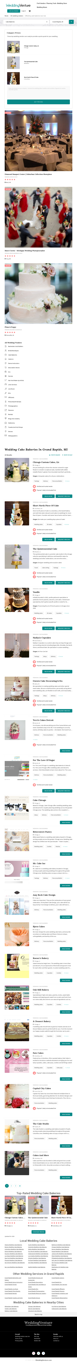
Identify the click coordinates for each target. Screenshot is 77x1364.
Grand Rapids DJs (56, 1282)
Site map (36, 1336)
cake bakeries (12, 355)
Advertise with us (58, 1336)
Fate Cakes (38, 1053)
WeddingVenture (38, 1322)
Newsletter (37, 1338)
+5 (66, 613)
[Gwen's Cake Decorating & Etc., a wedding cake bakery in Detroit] (17, 695)
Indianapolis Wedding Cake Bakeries (38, 1254)
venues (10, 431)
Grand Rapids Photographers (36, 1291)
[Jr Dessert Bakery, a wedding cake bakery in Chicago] (17, 1032)
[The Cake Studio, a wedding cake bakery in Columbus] (17, 1134)
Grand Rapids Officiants (58, 1289)
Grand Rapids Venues (34, 1298)
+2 (66, 815)
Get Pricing (38, 102)
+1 (35, 739)
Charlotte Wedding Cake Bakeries (37, 1247)
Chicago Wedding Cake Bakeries (60, 1247)
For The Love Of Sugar (44, 760)
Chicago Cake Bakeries (34, 1306)
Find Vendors (41, 3)
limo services (12, 384)
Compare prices (38, 1232)
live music (11, 389)
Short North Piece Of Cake (46, 505)
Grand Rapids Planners (58, 1291)
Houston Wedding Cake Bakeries (14, 1254)
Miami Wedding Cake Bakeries (60, 1256)
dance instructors (13, 363)
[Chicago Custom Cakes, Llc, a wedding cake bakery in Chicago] (17, 479)
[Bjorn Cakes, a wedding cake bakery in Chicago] (17, 937)
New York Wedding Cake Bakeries (14, 1258)
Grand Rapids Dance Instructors (13, 1282)
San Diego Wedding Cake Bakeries (37, 1262)
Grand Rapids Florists (11, 1284)
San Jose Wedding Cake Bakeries (14, 1267)
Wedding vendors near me (22, 1336)
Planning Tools (51, 3)
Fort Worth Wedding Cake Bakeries (37, 1251)
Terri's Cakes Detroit (43, 720)
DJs (9, 372)
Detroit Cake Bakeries (34, 1308)
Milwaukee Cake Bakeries (12, 1306)
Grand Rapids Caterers (58, 1278)
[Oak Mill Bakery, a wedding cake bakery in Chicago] (17, 1000)
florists (10, 376)
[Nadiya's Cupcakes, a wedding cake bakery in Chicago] (17, 654)
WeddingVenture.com (43, 1360)
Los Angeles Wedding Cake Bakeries (38, 1256)
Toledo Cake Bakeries (11, 1308)
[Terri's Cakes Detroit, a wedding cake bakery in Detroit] (17, 735)
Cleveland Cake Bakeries (35, 1311)
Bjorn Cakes (39, 926)
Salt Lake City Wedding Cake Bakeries (62, 1260)
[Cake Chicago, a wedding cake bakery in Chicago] (17, 811)
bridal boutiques (13, 351)
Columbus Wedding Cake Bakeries (14, 1249)
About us (55, 1338)
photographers (13, 406)
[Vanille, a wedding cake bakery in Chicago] (17, 610)
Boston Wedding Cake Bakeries (13, 1247)
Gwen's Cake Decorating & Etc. (48, 681)
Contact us (56, 1340)
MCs (9, 393)
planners (11, 410)
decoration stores (14, 368)
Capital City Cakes (42, 1088)
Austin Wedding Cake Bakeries (36, 1245)
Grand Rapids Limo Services (59, 1284)
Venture (18, 5)
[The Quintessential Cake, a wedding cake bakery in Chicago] (17, 565)
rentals (10, 414)
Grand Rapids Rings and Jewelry (37, 1293)
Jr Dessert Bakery (42, 1021)
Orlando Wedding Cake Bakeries (37, 1258)
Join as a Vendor (13, 11)
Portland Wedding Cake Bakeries (37, 1260)
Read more (48, 496)
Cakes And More (41, 1155)
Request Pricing (64, 496)
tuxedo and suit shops (15, 427)
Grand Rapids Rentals (11, 1293)
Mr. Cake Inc (39, 863)
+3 (67, 481)
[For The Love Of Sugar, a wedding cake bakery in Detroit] (17, 775)
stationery (11, 423)
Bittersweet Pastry (42, 832)
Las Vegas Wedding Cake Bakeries (14, 1256)
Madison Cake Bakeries (11, 1311)
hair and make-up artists (16, 380)
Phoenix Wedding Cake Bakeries (13, 1260)
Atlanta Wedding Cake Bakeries (13, 1245)
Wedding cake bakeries (40, 459)
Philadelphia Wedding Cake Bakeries (62, 1258)
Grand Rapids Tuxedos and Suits (14, 1298)
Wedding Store (62, 3)
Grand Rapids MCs (33, 1289)
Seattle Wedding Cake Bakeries (36, 1267)
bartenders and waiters (15, 346)
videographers (12, 436)
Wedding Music (42, 7)
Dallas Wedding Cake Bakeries (36, 1249)
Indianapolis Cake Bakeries (59, 1308)
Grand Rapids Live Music (11, 1289)
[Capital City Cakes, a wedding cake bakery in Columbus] (17, 1101)
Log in (24, 11)
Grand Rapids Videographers (60, 1298)
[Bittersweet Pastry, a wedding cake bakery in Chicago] (17, 843)
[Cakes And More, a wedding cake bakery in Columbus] (17, 1166)
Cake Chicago (39, 800)
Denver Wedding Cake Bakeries (60, 1249)
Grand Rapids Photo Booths (12, 1291)
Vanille (36, 592)
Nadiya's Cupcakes (42, 637)
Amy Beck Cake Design (44, 895)
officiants (11, 397)
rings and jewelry (14, 419)
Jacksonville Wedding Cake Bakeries (62, 1254)
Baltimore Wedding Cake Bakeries (61, 1245)
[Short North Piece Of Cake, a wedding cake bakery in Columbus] (17, 522)
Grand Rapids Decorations (35, 1282)
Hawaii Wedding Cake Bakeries (60, 1251)
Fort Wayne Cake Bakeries (59, 1306)
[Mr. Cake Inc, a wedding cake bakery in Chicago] (17, 874)
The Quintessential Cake (45, 549)
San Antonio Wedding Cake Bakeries (15, 1262)
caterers (11, 359)
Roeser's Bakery (41, 958)
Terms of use (18, 1338)
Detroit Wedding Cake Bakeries (13, 1251)
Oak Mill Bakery (41, 989)
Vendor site (37, 1340)
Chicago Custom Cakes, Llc (46, 462)
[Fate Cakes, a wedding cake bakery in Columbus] (17, 1066)
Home (6, 16)
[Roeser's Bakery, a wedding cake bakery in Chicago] (17, 969)
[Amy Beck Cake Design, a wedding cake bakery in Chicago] (17, 906)
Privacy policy (19, 1340)
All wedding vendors (17, 16)
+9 (63, 567)
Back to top (38, 1314)
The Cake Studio (41, 1123)
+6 (66, 524)
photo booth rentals (14, 402)
